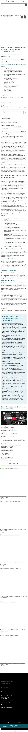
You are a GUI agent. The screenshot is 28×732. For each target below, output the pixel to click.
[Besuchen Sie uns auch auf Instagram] (2, 717)
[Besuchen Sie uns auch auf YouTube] (2, 712)
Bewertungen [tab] (5, 128)
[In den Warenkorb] (2, 14)
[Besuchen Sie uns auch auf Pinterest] (2, 715)
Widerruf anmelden (6, 683)
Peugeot (12, 427)
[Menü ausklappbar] (2, 1)
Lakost (11, 433)
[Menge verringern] (2, 112)
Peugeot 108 (13, 429)
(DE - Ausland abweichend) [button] (6, 106)
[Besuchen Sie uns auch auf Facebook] (2, 709)
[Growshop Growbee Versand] (3, 704)
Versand (11, 97)
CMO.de (21, 730)
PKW (11, 431)
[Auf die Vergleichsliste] (22, 17)
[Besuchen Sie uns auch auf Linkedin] (2, 719)
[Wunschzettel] (21, 1)
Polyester (15, 433)
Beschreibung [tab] (18, 126)
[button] (20, 1)
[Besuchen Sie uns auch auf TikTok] (2, 718)
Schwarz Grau (13, 430)
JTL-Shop (9, 726)
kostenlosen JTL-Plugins (12, 730)
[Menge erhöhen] (25, 115)
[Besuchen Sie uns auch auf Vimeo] (2, 714)
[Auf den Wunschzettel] (25, 17)
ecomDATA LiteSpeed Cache (20, 726)
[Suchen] (26, 4)
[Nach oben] (0, 729)
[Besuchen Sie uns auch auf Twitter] (2, 711)
